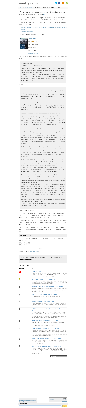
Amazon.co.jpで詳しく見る (33, 53)
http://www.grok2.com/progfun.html (27, 31)
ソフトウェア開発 (28, 7)
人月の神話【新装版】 (32, 38)
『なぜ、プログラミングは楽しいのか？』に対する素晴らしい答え (42, 12)
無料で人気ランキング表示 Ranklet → (59, 356)
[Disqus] (43, 378)
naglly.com (21, 7)
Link (44, 14)
